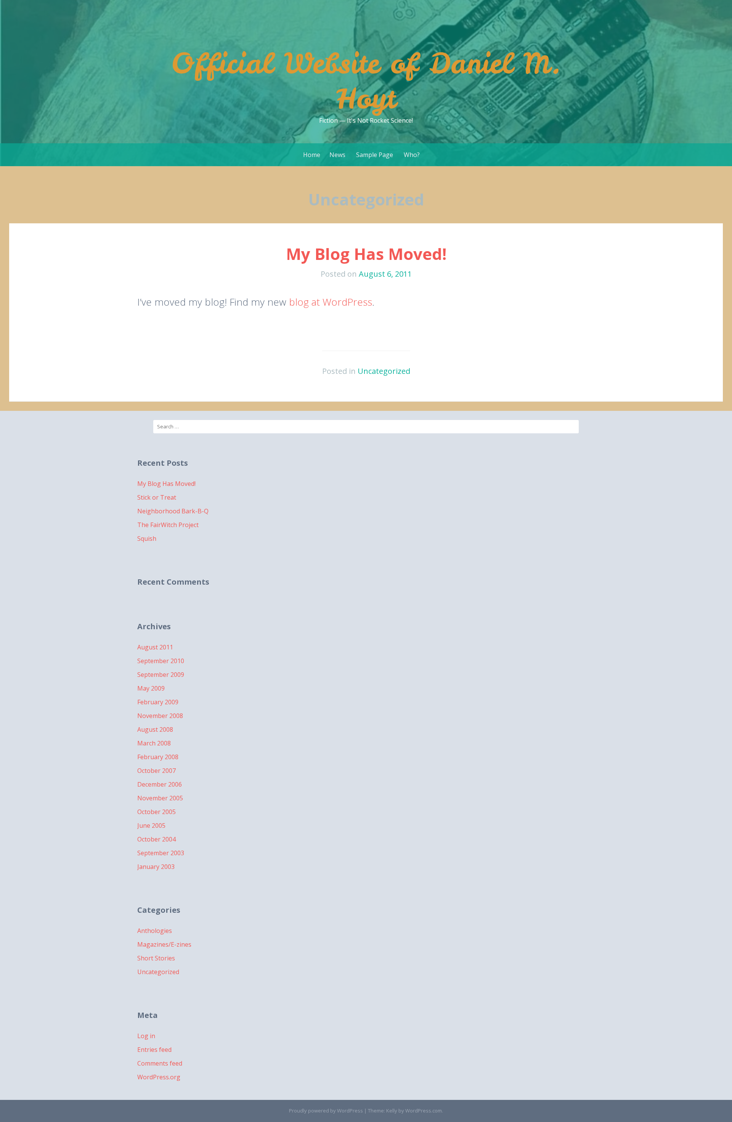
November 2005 (160, 798)
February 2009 (157, 702)
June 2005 (151, 825)
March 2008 (154, 743)
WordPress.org (158, 1077)
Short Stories (156, 958)
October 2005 (156, 812)
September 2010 (160, 661)
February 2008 (157, 757)
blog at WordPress (330, 302)
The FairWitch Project (168, 525)
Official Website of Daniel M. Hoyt (366, 80)
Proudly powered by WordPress (326, 1110)
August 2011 (155, 647)
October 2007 (156, 770)
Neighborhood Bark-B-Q (173, 511)
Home (311, 155)
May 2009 (151, 688)
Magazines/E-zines (164, 944)
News (337, 155)
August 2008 (155, 729)
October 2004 (156, 839)
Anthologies (154, 930)
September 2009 (160, 674)
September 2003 (160, 853)
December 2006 (159, 784)
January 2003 (156, 866)
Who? (412, 155)
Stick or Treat (156, 497)
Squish (146, 538)
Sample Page (374, 155)
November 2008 (160, 716)
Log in (146, 1036)
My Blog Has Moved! (366, 253)
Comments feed (159, 1063)
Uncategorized (384, 371)
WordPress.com (423, 1110)
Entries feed (154, 1049)
